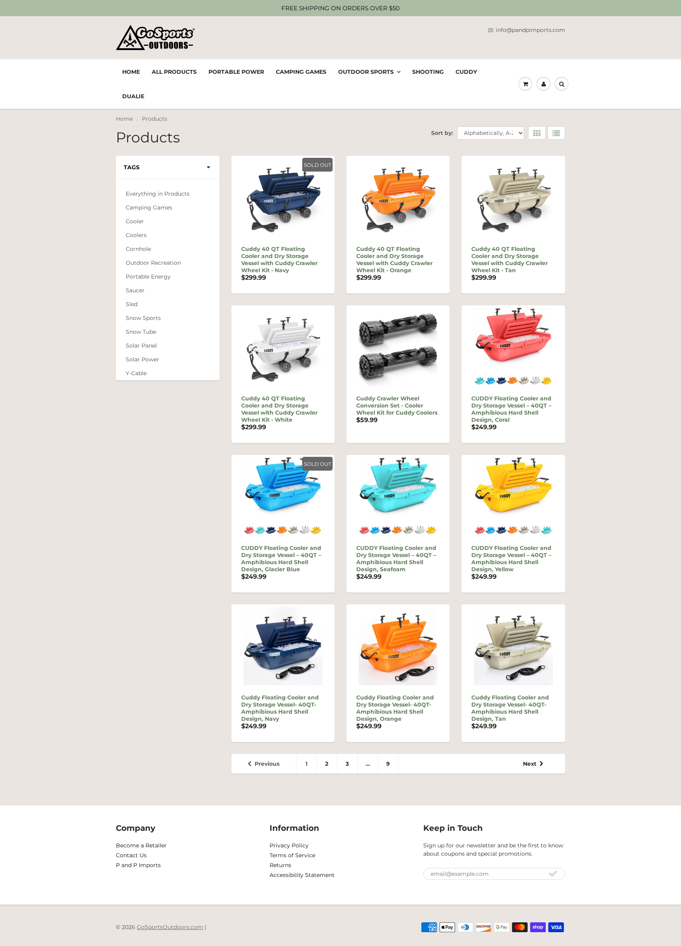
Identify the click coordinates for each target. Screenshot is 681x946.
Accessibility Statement (302, 875)
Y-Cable (136, 373)
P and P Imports (138, 865)
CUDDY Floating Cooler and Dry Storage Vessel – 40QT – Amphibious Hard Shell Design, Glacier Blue (281, 558)
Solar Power (142, 359)
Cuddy (466, 71)
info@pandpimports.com (530, 30)
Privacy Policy (289, 845)
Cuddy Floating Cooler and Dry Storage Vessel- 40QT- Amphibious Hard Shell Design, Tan (510, 708)
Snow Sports (143, 318)
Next (529, 763)
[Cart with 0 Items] (525, 84)
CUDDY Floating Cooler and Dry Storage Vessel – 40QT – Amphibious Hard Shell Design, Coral (511, 409)
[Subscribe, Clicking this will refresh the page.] (553, 873)
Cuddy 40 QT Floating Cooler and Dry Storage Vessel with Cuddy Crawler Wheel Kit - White (279, 409)
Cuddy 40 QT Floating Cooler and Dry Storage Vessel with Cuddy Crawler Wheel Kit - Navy (279, 259)
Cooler (135, 221)
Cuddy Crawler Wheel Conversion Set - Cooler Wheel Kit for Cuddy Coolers (396, 405)
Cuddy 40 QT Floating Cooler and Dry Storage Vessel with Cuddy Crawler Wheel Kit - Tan (509, 259)
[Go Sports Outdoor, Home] (158, 37)
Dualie (133, 96)
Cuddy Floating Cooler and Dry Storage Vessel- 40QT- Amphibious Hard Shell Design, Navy (280, 708)
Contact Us (131, 855)
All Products (174, 71)
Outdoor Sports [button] (366, 71)
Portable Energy (148, 277)
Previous (267, 763)
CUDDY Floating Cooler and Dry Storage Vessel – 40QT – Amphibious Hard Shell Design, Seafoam (396, 558)
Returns (280, 865)
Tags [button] (132, 167)
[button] (543, 84)
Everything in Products (158, 194)
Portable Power (236, 71)
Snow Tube (141, 332)
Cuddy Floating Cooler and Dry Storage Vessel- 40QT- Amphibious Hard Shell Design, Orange (395, 708)
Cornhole (138, 249)
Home (131, 71)
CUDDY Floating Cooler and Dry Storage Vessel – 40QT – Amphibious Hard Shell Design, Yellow (511, 558)
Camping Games (301, 71)
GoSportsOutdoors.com (170, 927)
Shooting (428, 71)
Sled (132, 304)
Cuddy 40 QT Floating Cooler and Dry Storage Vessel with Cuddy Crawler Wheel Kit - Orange (394, 259)
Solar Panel (141, 346)
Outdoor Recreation (153, 263)
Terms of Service (292, 855)
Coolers (136, 235)
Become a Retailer (141, 845)
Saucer (135, 290)
